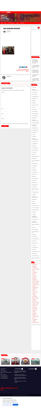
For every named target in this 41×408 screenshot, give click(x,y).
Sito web (2, 118)
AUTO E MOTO (34, 115)
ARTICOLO (34, 109)
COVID (33, 134)
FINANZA (33, 158)
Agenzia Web (34, 92)
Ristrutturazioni (34, 219)
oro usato (37, 302)
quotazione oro (34, 308)
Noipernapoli (9, 76)
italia (33, 290)
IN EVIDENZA (34, 178)
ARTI (33, 107)
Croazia (33, 275)
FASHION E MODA (35, 156)
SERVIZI (33, 234)
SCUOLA (33, 227)
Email (2, 113)
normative (34, 299)
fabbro (33, 281)
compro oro (34, 272)
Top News (33, 249)
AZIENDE (33, 117)
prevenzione (34, 305)
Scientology (34, 313)
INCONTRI (33, 180)
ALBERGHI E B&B (35, 96)
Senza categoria (34, 229)
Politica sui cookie (15, 402)
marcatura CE (34, 296)
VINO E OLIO (34, 253)
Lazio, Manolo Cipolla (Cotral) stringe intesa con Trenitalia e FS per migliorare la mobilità (20, 378)
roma (33, 311)
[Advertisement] (20, 5)
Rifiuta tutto (10, 404)
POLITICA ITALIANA (35, 207)
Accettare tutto (15, 404)
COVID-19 (33, 136)
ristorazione (34, 310)
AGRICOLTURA (34, 94)
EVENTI (33, 154)
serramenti (34, 314)
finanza (33, 284)
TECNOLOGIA (34, 247)
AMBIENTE (34, 98)
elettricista (34, 278)
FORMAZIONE (34, 163)
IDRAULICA (34, 174)
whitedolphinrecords (35, 322)
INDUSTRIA (34, 182)
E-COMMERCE (34, 143)
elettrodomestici (34, 279)
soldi (33, 317)
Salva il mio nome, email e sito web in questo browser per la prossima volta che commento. (15, 123)
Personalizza (5, 404)
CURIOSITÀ (34, 141)
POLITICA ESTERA (35, 205)
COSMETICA (34, 132)
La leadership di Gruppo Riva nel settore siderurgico (35, 75)
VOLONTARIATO (34, 255)
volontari (34, 320)
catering (37, 269)
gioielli (37, 284)
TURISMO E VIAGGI (35, 251)
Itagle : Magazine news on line (5, 17)
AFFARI (33, 87)
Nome (2, 108)
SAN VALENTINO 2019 (35, 224)
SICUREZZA (34, 236)
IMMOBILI (33, 176)
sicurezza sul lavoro (35, 316)
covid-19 (34, 273)
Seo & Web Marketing (35, 231)
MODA (33, 201)
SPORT (33, 245)
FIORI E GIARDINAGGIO (36, 160)
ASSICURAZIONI (34, 113)
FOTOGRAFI (34, 165)
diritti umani (34, 276)
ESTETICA (33, 152)
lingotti (33, 293)
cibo (33, 270)
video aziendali (34, 319)
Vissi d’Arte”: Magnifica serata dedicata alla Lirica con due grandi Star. (22, 70)
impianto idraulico (35, 287)
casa (33, 269)
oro (33, 302)
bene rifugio (34, 267)
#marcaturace (34, 264)
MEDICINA (33, 199)
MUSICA (33, 203)
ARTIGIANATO (34, 111)
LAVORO (33, 194)
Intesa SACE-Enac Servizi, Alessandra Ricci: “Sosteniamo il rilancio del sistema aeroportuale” (35, 61)
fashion (37, 281)
